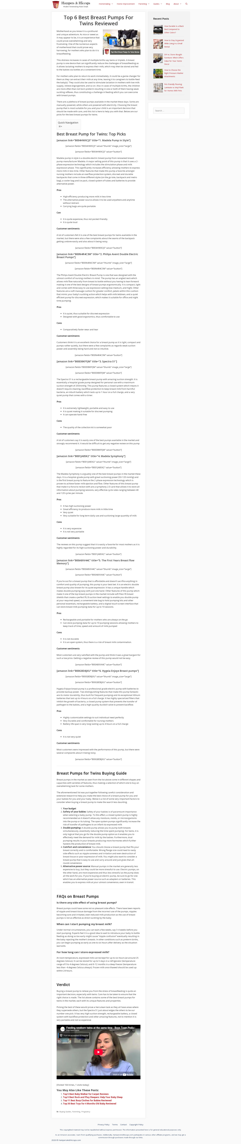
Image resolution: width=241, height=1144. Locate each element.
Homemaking (104, 4)
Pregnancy (85, 1111)
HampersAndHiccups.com (70, 1140)
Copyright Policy (136, 1124)
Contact (123, 1124)
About (176, 4)
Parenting (142, 4)
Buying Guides (65, 1111)
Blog (168, 4)
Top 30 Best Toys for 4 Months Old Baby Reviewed (89, 1103)
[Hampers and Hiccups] (72, 4)
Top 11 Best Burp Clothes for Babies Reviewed (87, 1100)
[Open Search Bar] (186, 4)
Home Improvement (126, 4)
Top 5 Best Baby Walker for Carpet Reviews (86, 1094)
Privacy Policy (103, 1124)
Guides (156, 4)
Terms (115, 1124)
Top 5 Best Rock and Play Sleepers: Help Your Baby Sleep (93, 1097)
